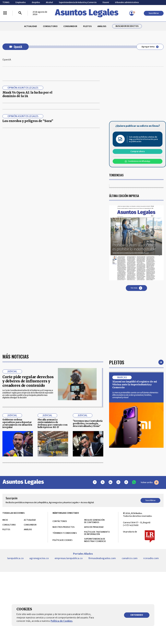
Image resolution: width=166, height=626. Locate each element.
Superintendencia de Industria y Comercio (78, 2)
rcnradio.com (151, 558)
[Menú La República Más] (5, 13)
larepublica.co (15, 558)
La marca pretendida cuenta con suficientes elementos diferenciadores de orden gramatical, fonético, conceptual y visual (135, 395)
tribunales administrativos (127, 2)
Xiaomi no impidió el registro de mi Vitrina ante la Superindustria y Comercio (134, 384)
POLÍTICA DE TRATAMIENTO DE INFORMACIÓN (97, 533)
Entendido (136, 615)
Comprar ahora (137, 151)
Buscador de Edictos (127, 26)
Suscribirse (154, 13)
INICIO (5, 520)
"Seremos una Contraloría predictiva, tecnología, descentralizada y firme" (87, 424)
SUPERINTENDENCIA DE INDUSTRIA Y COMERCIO (95, 540)
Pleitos (116, 362)
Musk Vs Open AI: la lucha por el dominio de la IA (27, 94)
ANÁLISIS (101, 26)
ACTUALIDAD (30, 26)
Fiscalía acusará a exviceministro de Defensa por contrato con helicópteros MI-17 (52, 423)
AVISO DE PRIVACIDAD (94, 527)
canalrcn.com (129, 558)
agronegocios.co (39, 558)
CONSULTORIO (50, 26)
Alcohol (49, 2)
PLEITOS (87, 26)
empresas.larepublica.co (69, 558)
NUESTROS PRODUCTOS (64, 527)
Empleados (21, 2)
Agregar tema (148, 46)
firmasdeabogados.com (102, 558)
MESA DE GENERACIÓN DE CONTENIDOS (94, 521)
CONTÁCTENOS (60, 521)
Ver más (134, 288)
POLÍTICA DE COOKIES (62, 540)
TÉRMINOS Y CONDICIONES (65, 533)
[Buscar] (20, 13)
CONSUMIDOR (70, 26)
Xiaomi (105, 2)
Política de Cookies (61, 621)
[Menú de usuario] (131, 13)
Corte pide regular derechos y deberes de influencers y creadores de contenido (28, 381)
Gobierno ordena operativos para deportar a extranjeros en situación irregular (17, 423)
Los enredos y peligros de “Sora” (27, 121)
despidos (36, 2)
